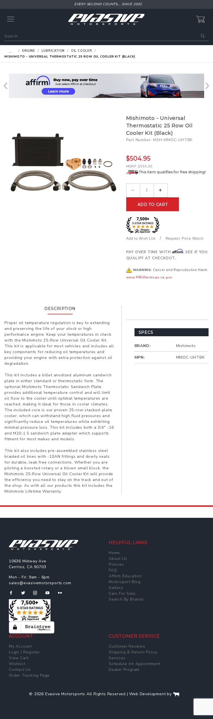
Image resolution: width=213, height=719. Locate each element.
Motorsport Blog (125, 581)
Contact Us (20, 669)
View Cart (19, 658)
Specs (146, 332)
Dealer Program (124, 669)
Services (117, 658)
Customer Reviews (127, 646)
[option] (106, 86)
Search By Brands (126, 599)
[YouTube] (49, 595)
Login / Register (24, 652)
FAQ (113, 570)
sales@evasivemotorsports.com (40, 583)
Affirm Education (125, 576)
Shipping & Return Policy (133, 652)
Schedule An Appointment (134, 663)
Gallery (116, 587)
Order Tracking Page (29, 675)
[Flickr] (62, 595)
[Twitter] (25, 595)
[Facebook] (13, 595)
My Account (20, 646)
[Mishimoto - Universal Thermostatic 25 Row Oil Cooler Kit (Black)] (63, 170)
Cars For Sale (122, 593)
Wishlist (17, 663)
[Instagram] (37, 595)
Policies (116, 564)
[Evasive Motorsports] (106, 19)
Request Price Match (185, 238)
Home (114, 552)
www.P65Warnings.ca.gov (149, 277)
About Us (118, 558)
